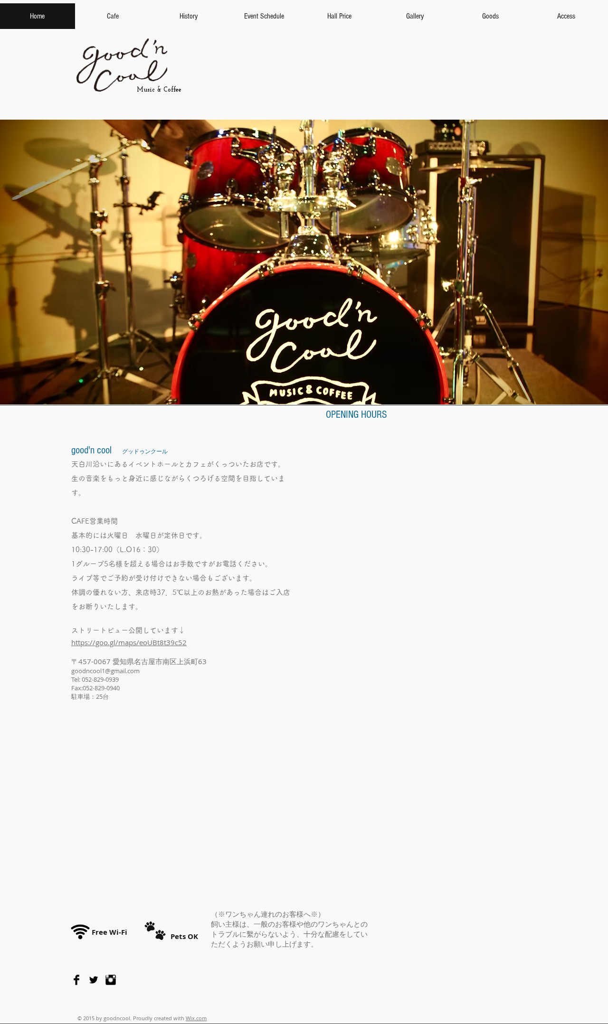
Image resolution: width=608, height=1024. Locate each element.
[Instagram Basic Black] (110, 980)
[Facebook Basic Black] (76, 980)
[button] (304, 262)
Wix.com (196, 1018)
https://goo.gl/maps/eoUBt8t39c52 (129, 642)
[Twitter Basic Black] (93, 980)
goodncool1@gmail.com (105, 671)
